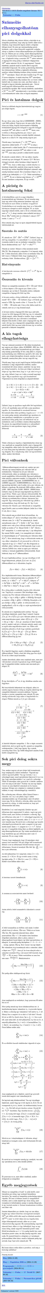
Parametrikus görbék (32, 1278)
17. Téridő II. (29, 1272)
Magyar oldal (30, 3)
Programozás (8, 1266)
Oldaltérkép (6, 8)
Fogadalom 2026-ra (18, 1262)
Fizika (17, 15)
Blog (5, 1258)
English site (39, 3)
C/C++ (20, 1266)
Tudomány (7, 15)
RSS (3, 1285)
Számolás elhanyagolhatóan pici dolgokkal (20, 28)
